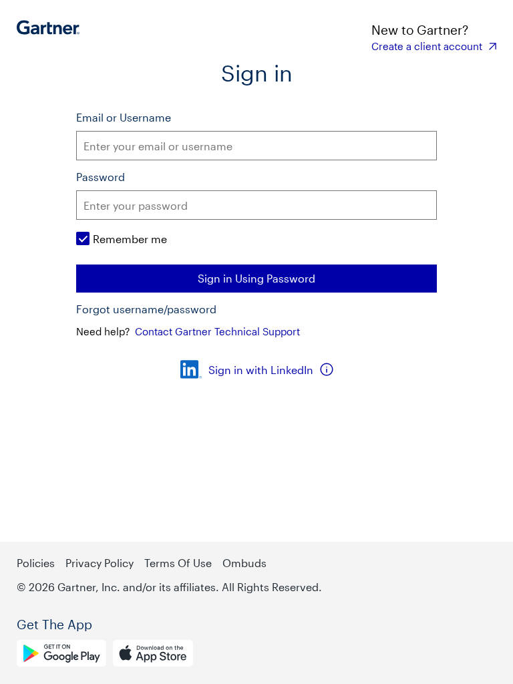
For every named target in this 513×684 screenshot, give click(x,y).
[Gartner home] (52, 36)
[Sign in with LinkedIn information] (326, 369)
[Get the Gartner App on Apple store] (153, 655)
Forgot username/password (146, 309)
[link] (433, 46)
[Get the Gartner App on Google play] (61, 655)
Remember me (130, 238)
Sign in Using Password (256, 278)
